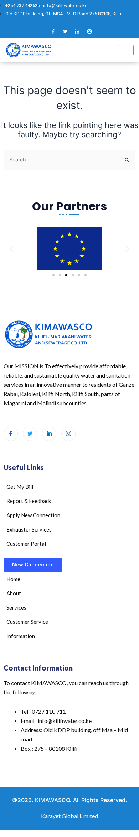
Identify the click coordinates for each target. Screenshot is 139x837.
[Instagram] (89, 31)
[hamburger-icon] (126, 50)
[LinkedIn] (77, 31)
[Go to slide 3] (66, 275)
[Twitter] (65, 31)
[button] (11, 248)
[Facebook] (53, 31)
